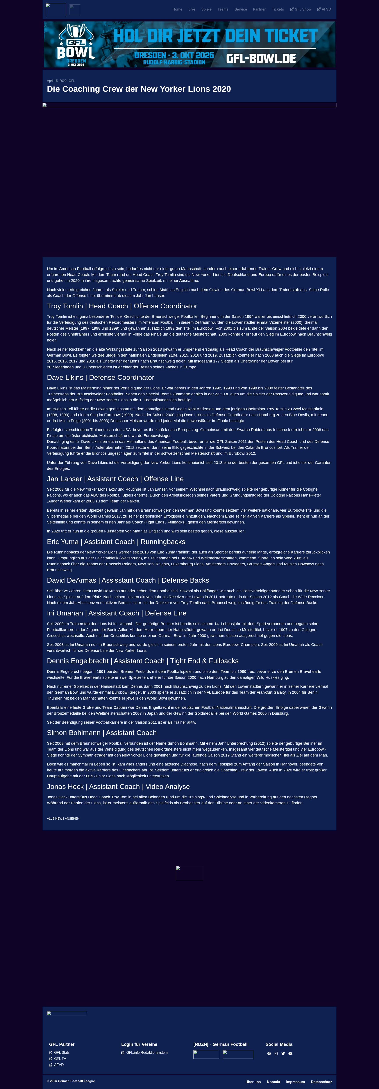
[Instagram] (276, 1053)
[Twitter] (283, 1053)
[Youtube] (290, 1053)
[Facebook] (269, 1053)
